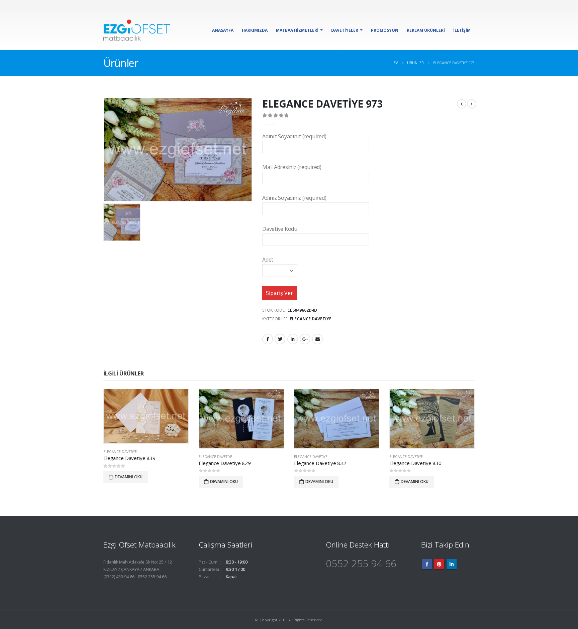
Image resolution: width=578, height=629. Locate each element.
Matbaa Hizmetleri (297, 30)
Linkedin (452, 564)
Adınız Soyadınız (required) (294, 136)
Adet (267, 259)
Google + (305, 339)
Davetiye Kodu (279, 228)
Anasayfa (222, 30)
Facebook (267, 339)
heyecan (280, 339)
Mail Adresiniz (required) (291, 167)
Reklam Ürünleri (426, 30)
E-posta (317, 339)
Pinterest (439, 564)
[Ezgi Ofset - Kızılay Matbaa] (136, 30)
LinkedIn (292, 339)
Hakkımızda (255, 30)
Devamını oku (128, 477)
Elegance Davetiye (310, 319)
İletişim (462, 30)
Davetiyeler (344, 30)
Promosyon (384, 30)
